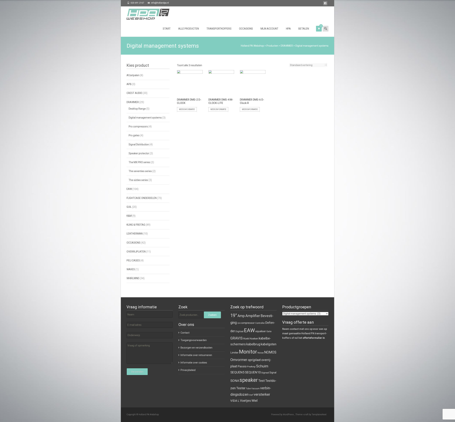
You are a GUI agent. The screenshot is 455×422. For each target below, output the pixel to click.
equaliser (260, 331)
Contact (185, 332)
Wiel (254, 400)
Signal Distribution (139, 144)
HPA (288, 28)
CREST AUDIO (134, 93)
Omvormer (238, 360)
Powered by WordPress (282, 414)
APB (129, 84)
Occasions (246, 28)
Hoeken (254, 338)
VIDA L (234, 400)
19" (233, 315)
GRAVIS (236, 338)
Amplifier (252, 315)
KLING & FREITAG (136, 224)
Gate (268, 331)
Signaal (265, 372)
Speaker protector (139, 153)
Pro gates (134, 135)
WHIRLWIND (133, 278)
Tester (240, 388)
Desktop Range (137, 108)
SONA (234, 381)
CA (238, 323)
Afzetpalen (133, 75)
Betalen (303, 28)
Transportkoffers (219, 28)
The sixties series (138, 180)
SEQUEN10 (253, 372)
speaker (249, 380)
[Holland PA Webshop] (145, 13)
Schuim (262, 366)
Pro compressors (138, 126)
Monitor (248, 352)
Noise (261, 352)
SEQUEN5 (237, 372)
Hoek (246, 338)
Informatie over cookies (194, 362)
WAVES (131, 269)
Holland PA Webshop (252, 45)
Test (261, 381)
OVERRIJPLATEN (136, 251)
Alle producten (188, 28)
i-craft (306, 414)
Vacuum (255, 388)
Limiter (234, 352)
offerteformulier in (314, 337)
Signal (272, 372)
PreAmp (251, 366)
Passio (242, 366)
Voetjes (245, 400)
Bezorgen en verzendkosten (196, 347)
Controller (260, 323)
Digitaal (239, 331)
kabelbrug (253, 344)
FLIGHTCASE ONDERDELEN (142, 198)
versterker (262, 394)
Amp (241, 316)
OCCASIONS (133, 242)
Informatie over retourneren (196, 355)
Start (167, 28)
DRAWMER (287, 45)
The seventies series (140, 171)
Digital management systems (145, 117)
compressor (247, 323)
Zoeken (212, 314)
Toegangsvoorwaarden (194, 340)
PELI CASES (133, 260)
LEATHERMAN (135, 233)
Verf (251, 395)
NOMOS (270, 352)
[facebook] (325, 3)
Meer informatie (187, 109)
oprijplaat (254, 360)
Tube (248, 388)
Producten (272, 45)
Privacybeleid (188, 370)
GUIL (129, 206)
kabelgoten (268, 344)
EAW (129, 189)
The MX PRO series (139, 162)
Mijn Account (269, 28)
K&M (129, 215)
